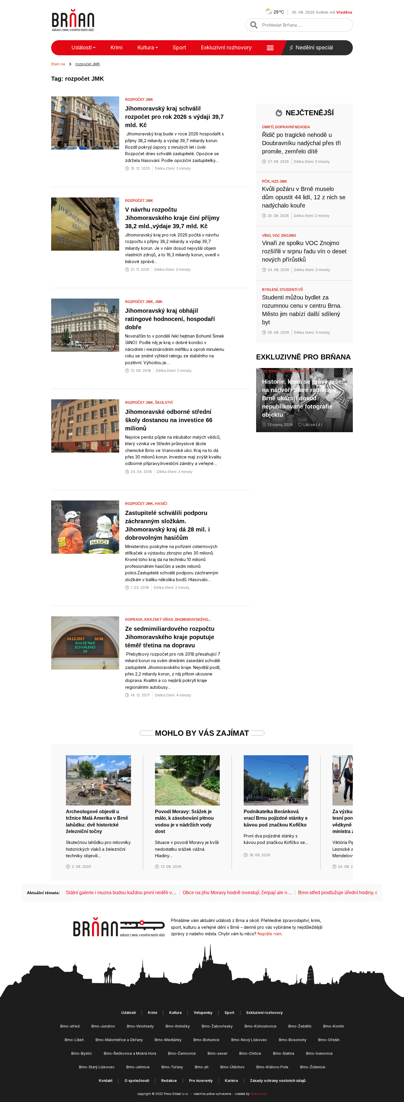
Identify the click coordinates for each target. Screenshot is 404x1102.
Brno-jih (202, 1067)
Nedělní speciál (314, 47)
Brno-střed (70, 1026)
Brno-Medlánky (168, 1040)
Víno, (267, 236)
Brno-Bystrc (81, 1053)
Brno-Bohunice (206, 1040)
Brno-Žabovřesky (217, 1026)
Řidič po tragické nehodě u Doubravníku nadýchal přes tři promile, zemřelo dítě (301, 143)
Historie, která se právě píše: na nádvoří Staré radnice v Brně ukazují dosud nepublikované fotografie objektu (302, 398)
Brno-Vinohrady (140, 1026)
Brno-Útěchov (232, 1067)
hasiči (161, 504)
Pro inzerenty (201, 1080)
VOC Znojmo (284, 236)
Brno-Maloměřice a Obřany (119, 1040)
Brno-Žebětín (299, 1026)
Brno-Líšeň (74, 1040)
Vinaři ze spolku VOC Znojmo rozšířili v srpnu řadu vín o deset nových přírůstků (304, 251)
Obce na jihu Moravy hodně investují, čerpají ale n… (237, 892)
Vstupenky (203, 1012)
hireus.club (259, 1093)
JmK (159, 302)
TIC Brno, (271, 371)
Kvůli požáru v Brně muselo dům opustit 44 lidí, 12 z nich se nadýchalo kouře (303, 197)
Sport (179, 47)
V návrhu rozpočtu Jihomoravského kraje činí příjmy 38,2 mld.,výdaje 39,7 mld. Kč (172, 217)
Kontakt (105, 1080)
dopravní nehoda (292, 127)
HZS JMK (279, 181)
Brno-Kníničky (178, 1026)
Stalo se (58, 64)
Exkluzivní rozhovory (226, 47)
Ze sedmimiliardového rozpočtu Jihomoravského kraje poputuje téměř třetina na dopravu (169, 637)
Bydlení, (270, 290)
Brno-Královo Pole (272, 1067)
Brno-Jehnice (138, 1067)
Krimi (116, 47)
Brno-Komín (333, 1026)
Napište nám (270, 933)
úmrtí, (268, 127)
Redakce (169, 1080)
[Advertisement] (304, 531)
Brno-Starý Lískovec (96, 1067)
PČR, (267, 181)
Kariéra (231, 1080)
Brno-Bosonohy (292, 1040)
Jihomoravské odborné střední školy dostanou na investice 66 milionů (168, 420)
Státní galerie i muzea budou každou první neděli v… (121, 892)
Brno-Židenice (312, 1067)
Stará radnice (296, 371)
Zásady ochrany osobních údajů (278, 1080)
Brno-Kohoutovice (261, 1026)
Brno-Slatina (283, 1053)
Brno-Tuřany (172, 1067)
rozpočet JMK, (140, 302)
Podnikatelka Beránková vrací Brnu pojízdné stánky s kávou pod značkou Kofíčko (276, 818)
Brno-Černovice (182, 1053)
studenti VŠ (291, 290)
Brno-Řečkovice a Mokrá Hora (130, 1053)
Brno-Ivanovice (319, 1053)
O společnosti (137, 1080)
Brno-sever (217, 1053)
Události (81, 47)
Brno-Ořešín (329, 1040)
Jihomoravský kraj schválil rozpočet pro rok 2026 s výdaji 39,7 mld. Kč (174, 116)
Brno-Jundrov (103, 1026)
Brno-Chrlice (250, 1053)
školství (163, 403)
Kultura (145, 47)
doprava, (134, 620)
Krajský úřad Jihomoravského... (177, 620)
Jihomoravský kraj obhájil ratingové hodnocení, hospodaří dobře (170, 318)
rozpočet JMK (139, 100)
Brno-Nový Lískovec (249, 1040)
